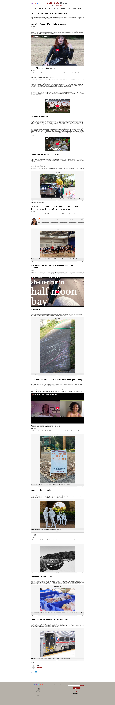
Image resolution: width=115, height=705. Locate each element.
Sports (39, 688)
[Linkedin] (36, 671)
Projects (38, 692)
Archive (76, 688)
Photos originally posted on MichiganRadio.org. (38, 202)
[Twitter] (34, 3)
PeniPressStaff (39, 665)
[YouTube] (35, 3)
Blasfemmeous (68, 31)
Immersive (38, 690)
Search (76, 684)
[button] (36, 8)
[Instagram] (32, 3)
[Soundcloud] (37, 3)
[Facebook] (31, 3)
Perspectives (38, 691)
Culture (38, 689)
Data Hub (38, 687)
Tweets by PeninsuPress (57, 684)
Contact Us (38, 695)
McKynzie (71, 32)
